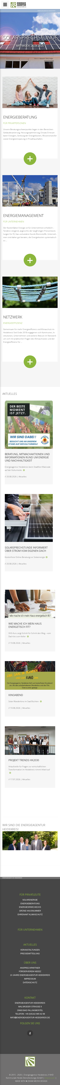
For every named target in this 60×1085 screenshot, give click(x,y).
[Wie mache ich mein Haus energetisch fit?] (28, 636)
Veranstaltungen (30, 950)
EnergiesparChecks (30, 907)
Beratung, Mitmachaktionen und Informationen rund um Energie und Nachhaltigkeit (27, 457)
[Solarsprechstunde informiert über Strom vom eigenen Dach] (46, 557)
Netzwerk (12, 317)
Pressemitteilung (30, 953)
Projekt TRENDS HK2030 (23, 760)
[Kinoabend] (41, 701)
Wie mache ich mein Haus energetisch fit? (25, 625)
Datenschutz (30, 982)
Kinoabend (15, 695)
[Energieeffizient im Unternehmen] (30, 190)
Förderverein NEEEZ (30, 971)
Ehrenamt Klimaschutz (30, 914)
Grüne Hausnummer (30, 911)
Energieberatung (20, 117)
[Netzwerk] (30, 361)
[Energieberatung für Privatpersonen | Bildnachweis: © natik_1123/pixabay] (30, 92)
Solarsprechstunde (30, 37)
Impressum (30, 979)
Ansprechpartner (30, 968)
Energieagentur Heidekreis (46, 11)
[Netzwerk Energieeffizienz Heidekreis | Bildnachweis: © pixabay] (30, 292)
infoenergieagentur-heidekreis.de (30, 1017)
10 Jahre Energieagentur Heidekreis (30, 975)
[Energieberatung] (30, 158)
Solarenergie (30, 900)
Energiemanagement (23, 215)
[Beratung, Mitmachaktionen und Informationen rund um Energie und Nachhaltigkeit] (24, 470)
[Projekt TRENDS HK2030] (10, 772)
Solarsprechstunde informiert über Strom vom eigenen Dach (26, 549)
